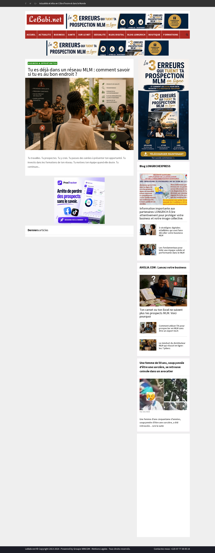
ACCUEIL (31, 34)
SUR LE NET (84, 34)
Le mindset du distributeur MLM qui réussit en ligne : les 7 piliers (172, 346)
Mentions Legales (99, 548)
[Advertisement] (163, 485)
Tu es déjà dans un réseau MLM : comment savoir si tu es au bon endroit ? (79, 71)
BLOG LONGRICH (136, 34)
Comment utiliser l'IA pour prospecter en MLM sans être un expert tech (172, 328)
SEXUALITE (100, 34)
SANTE (71, 34)
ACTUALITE (45, 34)
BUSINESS (59, 34)
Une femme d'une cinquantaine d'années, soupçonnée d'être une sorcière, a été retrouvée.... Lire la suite (160, 422)
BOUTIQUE (154, 34)
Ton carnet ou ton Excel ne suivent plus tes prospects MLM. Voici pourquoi (161, 313)
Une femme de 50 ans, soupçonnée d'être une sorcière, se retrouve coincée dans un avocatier (162, 367)
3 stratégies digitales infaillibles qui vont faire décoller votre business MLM (171, 231)
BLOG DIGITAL (116, 34)
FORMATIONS (170, 34)
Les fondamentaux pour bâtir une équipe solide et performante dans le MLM (172, 250)
